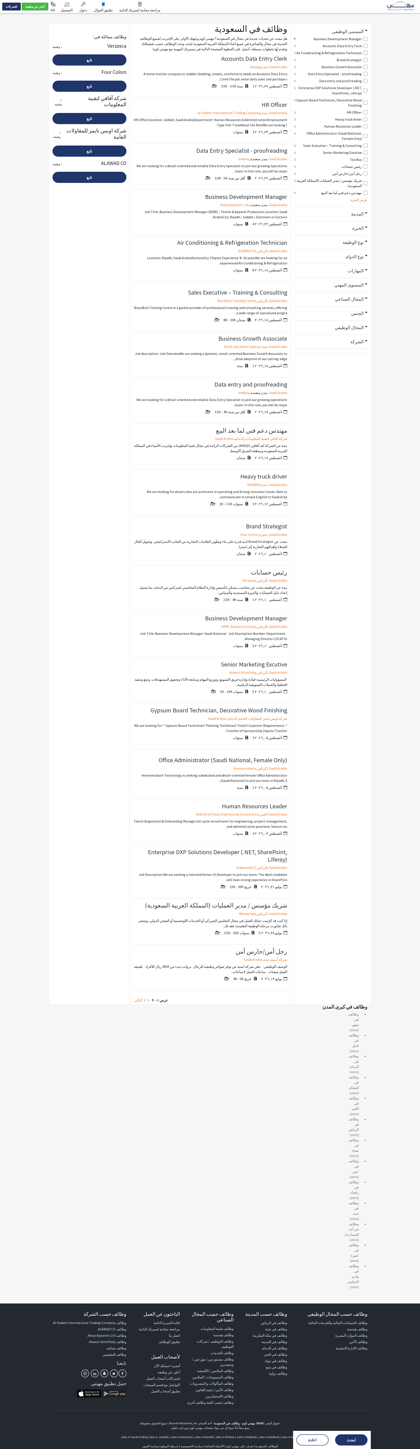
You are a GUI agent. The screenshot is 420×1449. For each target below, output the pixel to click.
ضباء (263, 346)
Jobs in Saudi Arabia (134, 1437)
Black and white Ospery (241, 346)
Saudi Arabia (278, 67)
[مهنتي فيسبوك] (122, 1373)
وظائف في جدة (276, 1329)
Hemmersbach (245, 768)
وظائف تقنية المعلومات (217, 1328)
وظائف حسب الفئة (220, 1402)
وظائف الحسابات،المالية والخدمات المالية (338, 1323)
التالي (138, 1000)
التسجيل (67, 10)
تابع (89, 59)
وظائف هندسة (357, 1329)
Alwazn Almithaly (242, 672)
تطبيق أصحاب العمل (165, 1391)
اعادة (312, 1439)
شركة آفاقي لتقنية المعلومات (266, 438)
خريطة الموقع (169, 1446)
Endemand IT (246, 867)
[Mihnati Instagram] (85, 1373)
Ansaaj (255, 67)
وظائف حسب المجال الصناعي (213, 1317)
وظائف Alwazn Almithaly (107, 1342)
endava (243, 159)
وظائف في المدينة (274, 1342)
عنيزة (263, 534)
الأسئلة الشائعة (214, 1446)
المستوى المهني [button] (349, 285)
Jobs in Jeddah (158, 1437)
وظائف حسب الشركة (105, 1314)
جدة (264, 67)
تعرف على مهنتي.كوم (239, 1446)
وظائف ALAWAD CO (112, 1329)
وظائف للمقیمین (114, 1354)
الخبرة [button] (358, 228)
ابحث (351, 1439)
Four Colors (249, 534)
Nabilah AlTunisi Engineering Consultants (227, 814)
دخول (83, 10)
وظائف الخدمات (222, 1353)
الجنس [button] (357, 313)
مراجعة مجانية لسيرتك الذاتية (140, 10)
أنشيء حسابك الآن (167, 1366)
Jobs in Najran (290, 1437)
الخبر (263, 814)
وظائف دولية (278, 1373)
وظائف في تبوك (275, 1361)
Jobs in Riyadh (203, 1437)
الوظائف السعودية (266, 1446)
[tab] (331, 31)
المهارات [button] (356, 270)
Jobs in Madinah (268, 1437)
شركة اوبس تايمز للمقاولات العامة (263, 718)
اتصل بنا (174, 1335)
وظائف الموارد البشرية (351, 1335)
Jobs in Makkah (246, 1437)
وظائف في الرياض (274, 1323)
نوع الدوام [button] (355, 256)
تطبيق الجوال (103, 10)
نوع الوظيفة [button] (353, 242)
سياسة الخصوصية (191, 1446)
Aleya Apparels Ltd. (234, 205)
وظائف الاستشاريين (219, 1396)
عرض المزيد (359, 200)
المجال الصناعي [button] (349, 299)
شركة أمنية (279, 959)
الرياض (262, 251)
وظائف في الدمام (274, 1348)
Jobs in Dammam (181, 1437)
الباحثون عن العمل (162, 1314)
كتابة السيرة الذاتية (167, 1323)
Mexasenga (247, 913)
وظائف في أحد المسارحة (352, 1229)
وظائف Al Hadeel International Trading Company (89, 1323)
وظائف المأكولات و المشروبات (212, 1383)
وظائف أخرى (196, 1402)
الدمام (239, 438)
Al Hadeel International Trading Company (229, 113)
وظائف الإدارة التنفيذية (352, 1348)
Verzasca (249, 580)
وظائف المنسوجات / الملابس (213, 1377)
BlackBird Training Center (236, 300)
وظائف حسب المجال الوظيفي (338, 1314)
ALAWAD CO (247, 251)
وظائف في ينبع (276, 1367)
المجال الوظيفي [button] (349, 327)
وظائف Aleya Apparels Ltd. (106, 1335)
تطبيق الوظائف (169, 1342)
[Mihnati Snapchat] (104, 1373)
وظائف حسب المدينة (266, 1314)
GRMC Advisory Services (238, 626)
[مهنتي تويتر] (114, 1373)
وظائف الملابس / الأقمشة (215, 1371)
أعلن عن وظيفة (35, 7)
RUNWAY (253, 484)
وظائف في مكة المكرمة (270, 1335)
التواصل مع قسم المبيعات (161, 1385)
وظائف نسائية (116, 1348)
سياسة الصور (150, 1446)
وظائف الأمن (358, 1342)
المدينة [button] (357, 214)
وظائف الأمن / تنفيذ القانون (214, 1390)
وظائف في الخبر (275, 1354)
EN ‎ (53, 10)
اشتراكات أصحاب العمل (163, 1378)
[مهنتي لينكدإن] (95, 1373)
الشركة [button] (357, 341)
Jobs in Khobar (224, 1437)
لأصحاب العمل (165, 1357)
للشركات (11, 7)
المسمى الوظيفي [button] (348, 31)
